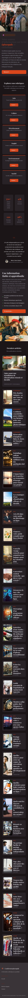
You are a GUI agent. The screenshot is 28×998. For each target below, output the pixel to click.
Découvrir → (7, 72)
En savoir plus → (8, 311)
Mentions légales (5, 986)
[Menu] (25, 1)
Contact (3, 989)
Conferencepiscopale (12, 969)
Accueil (3, 978)
